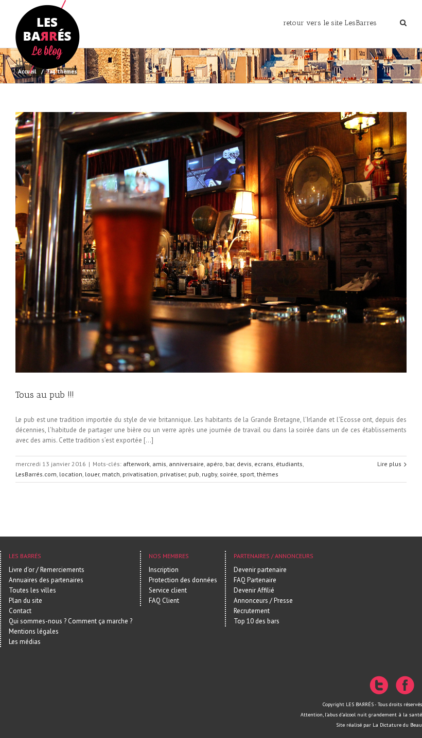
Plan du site (25, 600)
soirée (228, 474)
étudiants (289, 464)
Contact (20, 610)
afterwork (136, 464)
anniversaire (186, 464)
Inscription (164, 569)
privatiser (173, 474)
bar (229, 464)
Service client (168, 590)
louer (92, 474)
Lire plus (389, 464)
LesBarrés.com (36, 474)
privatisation (139, 474)
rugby (209, 474)
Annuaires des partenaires (46, 580)
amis (159, 464)
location (70, 474)
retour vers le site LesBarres (330, 23)
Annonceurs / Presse (263, 600)
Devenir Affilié (254, 590)
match (111, 474)
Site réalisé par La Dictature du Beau (379, 725)
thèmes (267, 474)
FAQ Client (164, 600)
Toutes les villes (32, 590)
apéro (214, 464)
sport (247, 474)
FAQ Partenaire (255, 580)
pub (193, 474)
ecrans (263, 464)
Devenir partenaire (260, 569)
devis (244, 464)
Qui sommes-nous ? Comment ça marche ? (70, 621)
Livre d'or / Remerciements (46, 569)
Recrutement (252, 610)
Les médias (25, 641)
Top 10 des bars (256, 621)
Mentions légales (34, 631)
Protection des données (183, 580)
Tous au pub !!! (44, 394)
